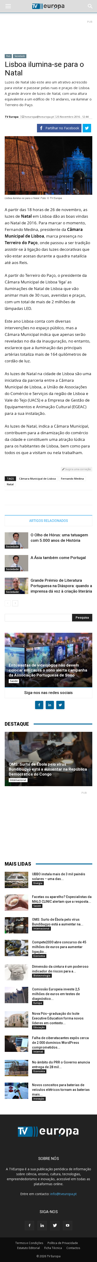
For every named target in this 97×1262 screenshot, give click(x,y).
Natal (10, 484)
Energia (37, 883)
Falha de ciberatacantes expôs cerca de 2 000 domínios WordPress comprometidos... (60, 1042)
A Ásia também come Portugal (58, 557)
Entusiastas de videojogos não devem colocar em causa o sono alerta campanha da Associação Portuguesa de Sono (48, 670)
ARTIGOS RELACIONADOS (48, 520)
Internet (38, 1051)
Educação (39, 1027)
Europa (37, 1003)
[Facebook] (29, 1225)
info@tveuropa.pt (63, 1194)
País (8, 56)
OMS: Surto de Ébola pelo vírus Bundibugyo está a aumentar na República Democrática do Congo (48, 769)
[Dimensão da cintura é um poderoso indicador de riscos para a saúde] (16, 972)
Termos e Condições (29, 1243)
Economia (39, 956)
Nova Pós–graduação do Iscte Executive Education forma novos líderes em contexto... (58, 1018)
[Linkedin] (42, 1225)
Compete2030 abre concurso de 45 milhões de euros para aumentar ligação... (59, 947)
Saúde (14, 681)
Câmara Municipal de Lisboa (37, 478)
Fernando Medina (72, 478)
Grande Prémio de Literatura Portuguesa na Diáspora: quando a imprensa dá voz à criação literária (61, 586)
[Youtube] (67, 1225)
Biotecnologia (41, 975)
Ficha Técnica (53, 1248)
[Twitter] (55, 1225)
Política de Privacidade (63, 1243)
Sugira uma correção (78, 469)
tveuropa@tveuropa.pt (39, 116)
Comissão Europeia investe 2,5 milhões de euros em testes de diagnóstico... (56, 994)
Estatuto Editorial (28, 1248)
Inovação (38, 1098)
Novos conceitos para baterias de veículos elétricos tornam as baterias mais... (61, 1089)
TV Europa (12, 116)
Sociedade (19, 56)
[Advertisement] (48, 35)
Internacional (18, 780)
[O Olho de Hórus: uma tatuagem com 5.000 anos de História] (16, 540)
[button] (90, 6)
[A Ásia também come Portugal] (16, 563)
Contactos (73, 1248)
